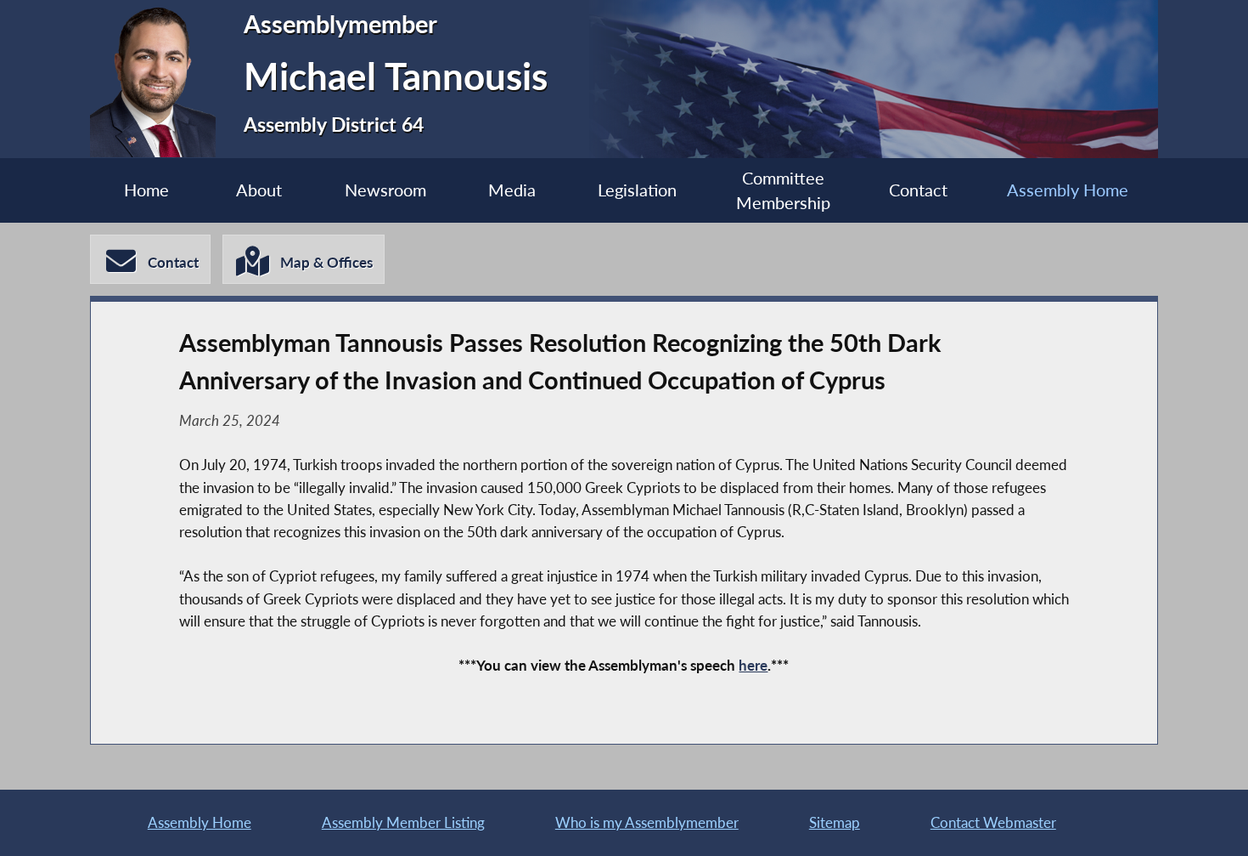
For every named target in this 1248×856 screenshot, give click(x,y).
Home (146, 190)
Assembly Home (1067, 190)
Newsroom (385, 190)
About (259, 190)
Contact (918, 190)
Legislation (637, 190)
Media (512, 190)
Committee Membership (783, 190)
